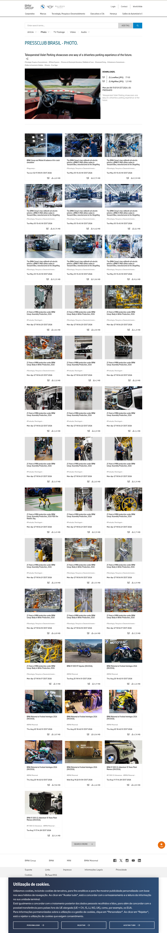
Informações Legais (94, 869)
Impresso (67, 869)
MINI (69, 860)
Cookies (28, 875)
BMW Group (30, 860)
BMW (51, 860)
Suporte (28, 869)
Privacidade (121, 869)
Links (47, 869)
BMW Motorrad (91, 860)
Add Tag (125, 25)
